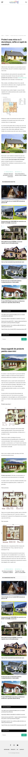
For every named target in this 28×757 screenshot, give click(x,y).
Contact (22, 749)
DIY (17, 749)
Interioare (6, 749)
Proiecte (13, 749)
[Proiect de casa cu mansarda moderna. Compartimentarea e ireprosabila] (14, 272)
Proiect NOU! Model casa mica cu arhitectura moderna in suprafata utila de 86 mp (13, 301)
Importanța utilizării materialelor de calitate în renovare (13, 318)
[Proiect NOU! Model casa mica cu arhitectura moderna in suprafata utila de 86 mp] (14, 292)
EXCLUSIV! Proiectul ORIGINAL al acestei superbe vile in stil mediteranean (11, 242)
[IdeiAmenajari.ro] (14, 2)
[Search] (26, 2)
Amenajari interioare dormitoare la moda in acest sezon (8, 175)
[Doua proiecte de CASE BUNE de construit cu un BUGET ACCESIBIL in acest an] (14, 212)
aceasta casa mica (22, 77)
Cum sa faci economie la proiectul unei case (12, 262)
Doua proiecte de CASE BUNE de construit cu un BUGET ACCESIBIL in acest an (13, 222)
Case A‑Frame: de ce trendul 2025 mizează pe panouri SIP (13, 202)
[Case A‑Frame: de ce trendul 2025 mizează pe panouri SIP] (14, 192)
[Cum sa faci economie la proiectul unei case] (14, 253)
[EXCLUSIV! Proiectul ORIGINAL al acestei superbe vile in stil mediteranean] (14, 233)
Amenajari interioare (15, 752)
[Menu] (2, 2)
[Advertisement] (14, 20)
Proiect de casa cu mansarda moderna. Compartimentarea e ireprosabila (11, 281)
